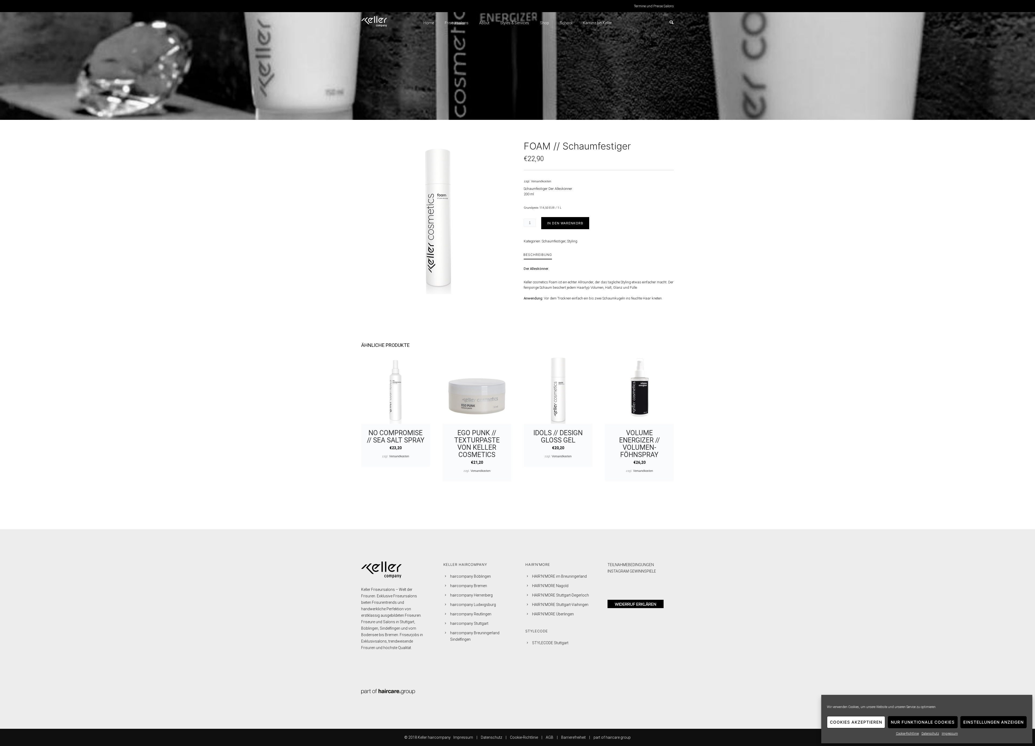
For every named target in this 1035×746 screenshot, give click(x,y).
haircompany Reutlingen (470, 614)
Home (428, 23)
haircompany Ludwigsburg (473, 604)
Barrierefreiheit (573, 737)
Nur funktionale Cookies (923, 722)
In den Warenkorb (565, 223)
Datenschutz (930, 733)
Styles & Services (514, 23)
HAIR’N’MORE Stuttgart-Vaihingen (560, 604)
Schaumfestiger (553, 241)
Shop (544, 23)
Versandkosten (541, 181)
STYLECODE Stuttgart (550, 643)
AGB (549, 737)
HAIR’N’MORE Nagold (550, 586)
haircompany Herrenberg (471, 595)
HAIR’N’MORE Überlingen (553, 614)
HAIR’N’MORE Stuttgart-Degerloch (560, 595)
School (566, 23)
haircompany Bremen (468, 586)
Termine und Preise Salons (654, 6)
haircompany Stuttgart (469, 623)
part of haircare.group (612, 737)
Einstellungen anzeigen (993, 722)
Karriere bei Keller (597, 23)
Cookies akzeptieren (856, 722)
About (484, 23)
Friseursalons (456, 23)
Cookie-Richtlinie (907, 733)
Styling (572, 241)
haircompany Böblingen (470, 576)
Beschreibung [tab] (537, 255)
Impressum (950, 733)
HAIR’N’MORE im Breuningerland (559, 576)
